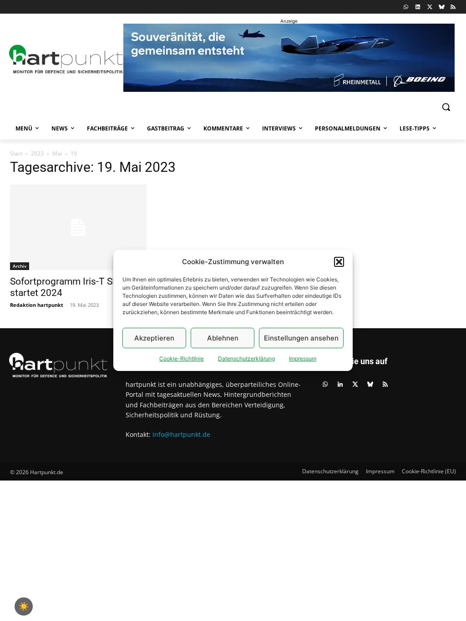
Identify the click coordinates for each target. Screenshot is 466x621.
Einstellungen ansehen (301, 338)
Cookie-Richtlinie (181, 358)
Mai (57, 153)
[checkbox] (24, 606)
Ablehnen (222, 338)
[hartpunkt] (62, 59)
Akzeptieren (154, 338)
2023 (37, 153)
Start (16, 153)
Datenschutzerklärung (246, 358)
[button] (339, 261)
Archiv (19, 266)
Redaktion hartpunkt (36, 304)
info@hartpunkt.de (181, 434)
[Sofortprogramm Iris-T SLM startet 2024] (78, 227)
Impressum (302, 358)
